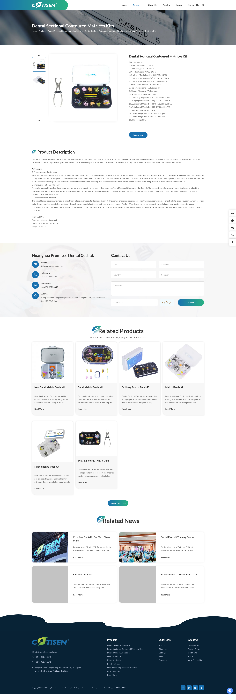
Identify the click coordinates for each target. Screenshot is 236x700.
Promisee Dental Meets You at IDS (179, 574)
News (179, 5)
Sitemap (94, 688)
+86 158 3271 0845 (49, 287)
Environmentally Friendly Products (122, 667)
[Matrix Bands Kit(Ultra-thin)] (96, 438)
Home (124, 5)
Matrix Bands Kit (174, 387)
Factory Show (194, 649)
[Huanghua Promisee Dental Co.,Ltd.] (44, 5)
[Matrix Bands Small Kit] (52, 441)
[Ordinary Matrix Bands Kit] (139, 362)
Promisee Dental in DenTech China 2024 (91, 539)
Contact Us (193, 5)
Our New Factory (82, 574)
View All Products (118, 503)
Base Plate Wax (113, 671)
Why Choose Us (195, 660)
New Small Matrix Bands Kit (49, 387)
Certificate (192, 652)
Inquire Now (138, 135)
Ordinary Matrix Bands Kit (136, 387)
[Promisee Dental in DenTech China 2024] (50, 547)
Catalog (166, 5)
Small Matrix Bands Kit (90, 387)
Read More (39, 409)
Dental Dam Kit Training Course (177, 537)
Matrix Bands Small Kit (46, 466)
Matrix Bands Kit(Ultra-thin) (93, 460)
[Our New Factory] (50, 584)
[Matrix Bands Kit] (183, 362)
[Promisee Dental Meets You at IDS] (137, 584)
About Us (152, 5)
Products (137, 5)
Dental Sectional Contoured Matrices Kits (65, 31)
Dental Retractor (114, 656)
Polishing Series (113, 664)
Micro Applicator (114, 660)
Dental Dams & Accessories (118, 652)
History (191, 656)
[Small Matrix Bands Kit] (96, 362)
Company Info (194, 645)
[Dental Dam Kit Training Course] (137, 547)
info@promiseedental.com (52, 266)
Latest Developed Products (118, 645)
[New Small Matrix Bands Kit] (52, 362)
